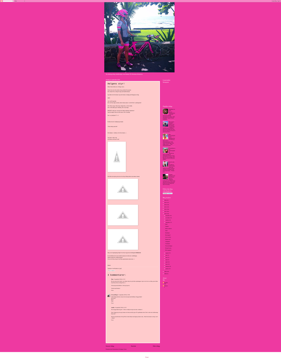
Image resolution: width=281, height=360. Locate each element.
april (167, 262)
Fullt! (166, 230)
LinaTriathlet (166, 283)
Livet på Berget (114, 295)
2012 (165, 209)
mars (167, 264)
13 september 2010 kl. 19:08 (124, 294)
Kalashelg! (167, 233)
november (168, 217)
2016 (165, 200)
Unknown (166, 286)
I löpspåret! (167, 241)
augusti (167, 253)
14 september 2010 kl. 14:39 (120, 307)
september (168, 222)
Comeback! (167, 243)
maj (166, 259)
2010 (165, 213)
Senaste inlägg (110, 346)
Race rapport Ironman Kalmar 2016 (171, 123)
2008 (165, 273)
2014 (165, 204)
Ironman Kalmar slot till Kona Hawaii (172, 176)
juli (166, 255)
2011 (165, 211)
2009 (165, 271)
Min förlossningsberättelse (172, 136)
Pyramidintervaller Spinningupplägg (172, 150)
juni (167, 257)
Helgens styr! (168, 239)
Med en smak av (168, 228)
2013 (165, 207)
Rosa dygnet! (168, 235)
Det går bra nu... (168, 248)
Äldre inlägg (156, 346)
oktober (167, 220)
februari (167, 266)
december (168, 215)
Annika (112, 307)
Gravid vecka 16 (171, 162)
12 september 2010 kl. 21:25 (119, 279)
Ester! (166, 224)
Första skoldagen (168, 246)
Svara (112, 290)
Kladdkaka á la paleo (172, 110)
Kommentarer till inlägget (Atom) (120, 349)
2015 (165, 202)
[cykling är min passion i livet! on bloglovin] (167, 193)
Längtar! (167, 226)
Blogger (147, 357)
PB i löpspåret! (168, 250)
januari (167, 268)
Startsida (133, 346)
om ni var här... (168, 237)
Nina (112, 279)
